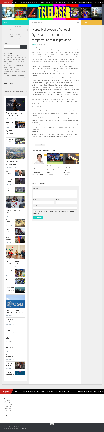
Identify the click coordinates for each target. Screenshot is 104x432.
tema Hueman (23, 428)
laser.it (9, 10)
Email (58, 199)
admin (34, 44)
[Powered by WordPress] (10, 428)
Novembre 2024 (8, 406)
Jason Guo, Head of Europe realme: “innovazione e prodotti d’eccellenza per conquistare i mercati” (38, 170)
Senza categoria (37, 22)
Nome (35, 199)
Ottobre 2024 (7, 408)
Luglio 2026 (7, 401)
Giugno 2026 (7, 403)
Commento (36, 188)
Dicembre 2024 (8, 405)
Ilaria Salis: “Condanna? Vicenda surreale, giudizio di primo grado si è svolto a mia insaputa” (14, 61)
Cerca (5, 43)
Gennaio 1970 (7, 410)
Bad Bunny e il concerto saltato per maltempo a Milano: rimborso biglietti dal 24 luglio (15, 71)
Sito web (35, 205)
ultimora (42, 144)
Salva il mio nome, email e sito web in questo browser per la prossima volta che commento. (53, 212)
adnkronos (37, 144)
